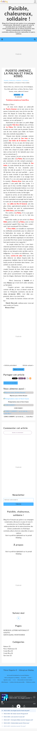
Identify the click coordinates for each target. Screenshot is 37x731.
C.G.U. (14, 679)
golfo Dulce (14, 89)
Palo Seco (25, 89)
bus (13, 86)
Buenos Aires (7, 86)
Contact (29, 677)
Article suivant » (28, 365)
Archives (25, 80)
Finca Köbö (7, 89)
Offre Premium (4, 682)
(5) (6, 646)
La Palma (20, 89)
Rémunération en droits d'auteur (25, 679)
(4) (8, 651)
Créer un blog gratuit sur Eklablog (11, 677)
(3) (7, 655)
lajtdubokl (19, 535)
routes (15, 91)
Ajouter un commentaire (17, 432)
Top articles (23, 677)
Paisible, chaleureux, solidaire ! (18, 14)
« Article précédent (10, 365)
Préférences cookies (30, 682)
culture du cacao (18, 86)
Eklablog (31, 670)
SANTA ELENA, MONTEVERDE (14, 635)
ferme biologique (28, 86)
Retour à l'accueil (18, 369)
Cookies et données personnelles (17, 682)
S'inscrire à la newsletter (10, 383)
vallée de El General (23, 91)
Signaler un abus (7, 679)
